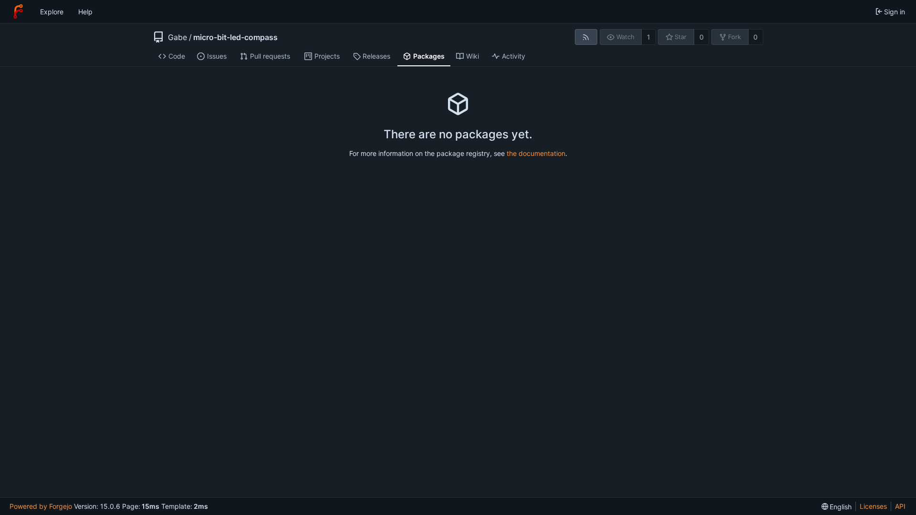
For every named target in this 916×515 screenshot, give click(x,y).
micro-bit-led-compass (235, 37)
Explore (51, 12)
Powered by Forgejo (41, 506)
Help (85, 12)
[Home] (18, 11)
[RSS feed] (586, 37)
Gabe (177, 37)
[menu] (837, 507)
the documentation (536, 153)
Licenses (873, 506)
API (900, 506)
